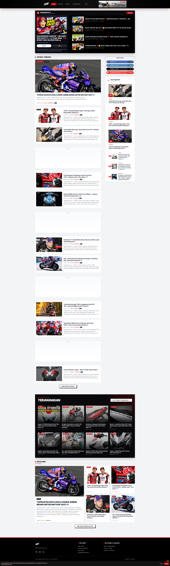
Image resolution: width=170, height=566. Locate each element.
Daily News (81, 438)
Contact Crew (108, 440)
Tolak (161, 563)
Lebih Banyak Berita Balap (85, 418)
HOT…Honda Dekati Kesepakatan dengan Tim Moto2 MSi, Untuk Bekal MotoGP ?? (122, 408)
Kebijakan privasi (8, 564)
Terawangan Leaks (83, 445)
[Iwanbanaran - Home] (46, 4)
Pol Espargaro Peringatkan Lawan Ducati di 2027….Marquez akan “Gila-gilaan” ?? (123, 379)
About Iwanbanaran (109, 438)
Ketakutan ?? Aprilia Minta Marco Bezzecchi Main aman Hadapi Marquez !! (96, 408)
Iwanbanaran (75, 133)
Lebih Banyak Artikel (68, 278)
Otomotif (72, 264)
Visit (59, 45)
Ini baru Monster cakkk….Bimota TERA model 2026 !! (81, 262)
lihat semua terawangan (120, 292)
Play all (44, 45)
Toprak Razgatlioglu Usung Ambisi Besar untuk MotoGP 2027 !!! (66, 95)
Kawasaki (120, 173)
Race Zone (81, 443)
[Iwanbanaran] (112, 4)
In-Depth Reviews (83, 440)
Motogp (71, 152)
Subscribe (130, 12)
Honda (71, 133)
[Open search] (86, 4)
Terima (166, 563)
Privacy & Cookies (109, 443)
